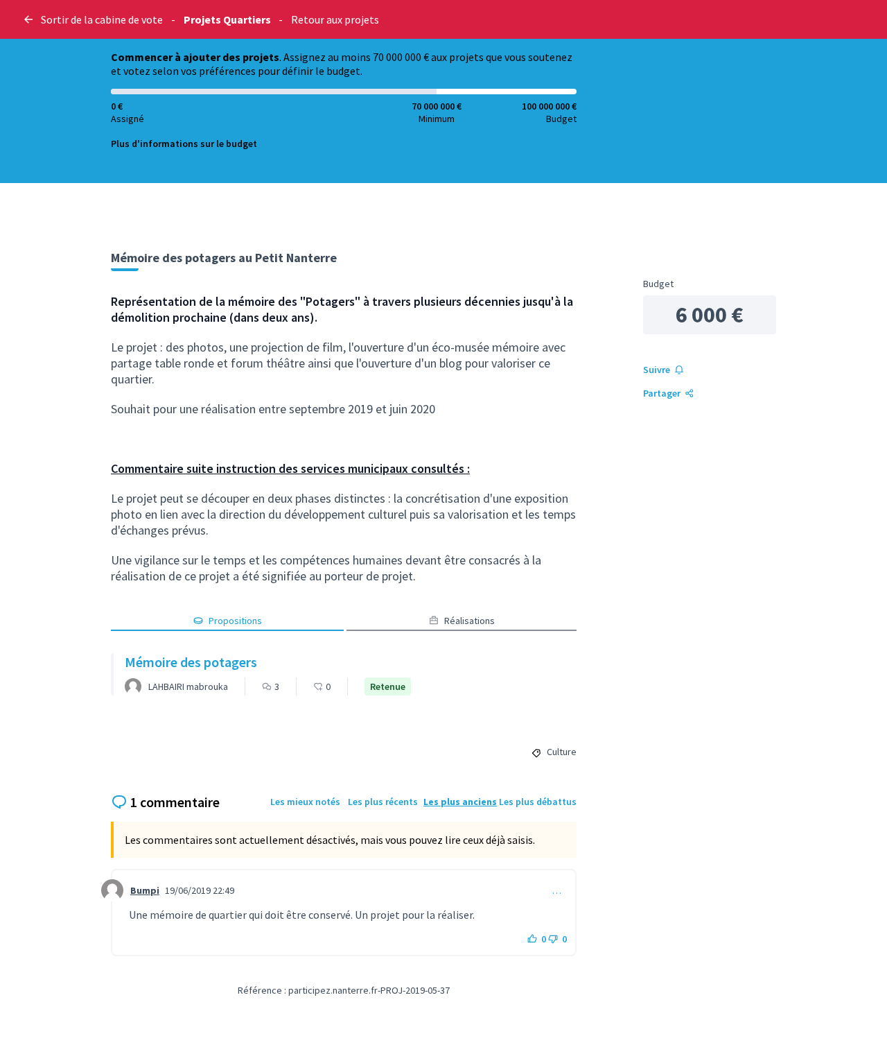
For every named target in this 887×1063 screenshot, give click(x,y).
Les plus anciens (460, 801)
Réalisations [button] (469, 620)
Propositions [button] (235, 620)
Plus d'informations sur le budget (184, 143)
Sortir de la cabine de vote (102, 19)
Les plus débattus (538, 801)
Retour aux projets (335, 19)
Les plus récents (383, 801)
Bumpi (144, 890)
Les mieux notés (305, 801)
